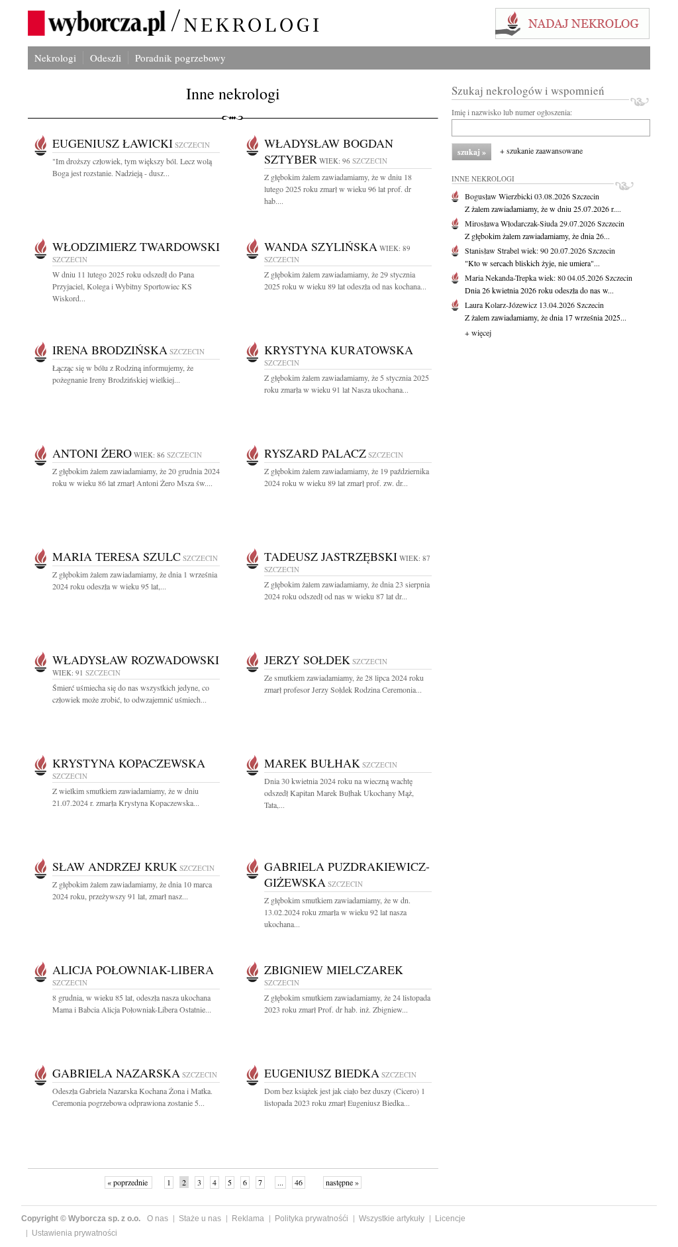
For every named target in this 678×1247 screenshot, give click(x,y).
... (280, 1182)
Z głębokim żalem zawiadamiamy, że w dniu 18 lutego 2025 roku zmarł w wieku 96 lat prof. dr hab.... (338, 189)
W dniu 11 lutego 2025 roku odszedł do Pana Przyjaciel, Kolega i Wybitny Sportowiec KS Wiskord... (123, 286)
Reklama (248, 1218)
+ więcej (478, 332)
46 (299, 1182)
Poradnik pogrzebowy (180, 57)
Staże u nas (200, 1218)
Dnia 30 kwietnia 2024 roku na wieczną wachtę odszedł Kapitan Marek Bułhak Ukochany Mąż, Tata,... (339, 792)
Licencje (450, 1218)
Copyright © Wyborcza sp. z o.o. (80, 1218)
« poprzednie (128, 1182)
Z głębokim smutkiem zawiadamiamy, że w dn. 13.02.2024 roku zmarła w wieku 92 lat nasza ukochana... (337, 912)
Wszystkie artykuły (391, 1218)
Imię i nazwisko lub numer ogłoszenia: (512, 112)
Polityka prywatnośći (311, 1218)
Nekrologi (55, 57)
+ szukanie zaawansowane (541, 150)
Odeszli (105, 57)
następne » (342, 1182)
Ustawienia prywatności (74, 1233)
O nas (157, 1218)
